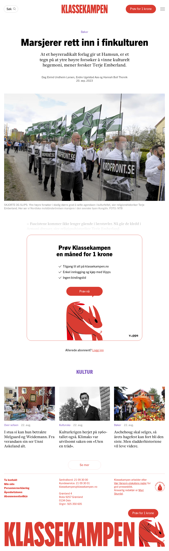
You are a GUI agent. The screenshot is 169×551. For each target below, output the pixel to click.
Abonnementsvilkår (16, 496)
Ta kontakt (10, 479)
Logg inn (98, 350)
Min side (9, 484)
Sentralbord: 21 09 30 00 (73, 479)
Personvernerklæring (16, 488)
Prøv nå (84, 291)
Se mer (84, 465)
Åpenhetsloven (13, 492)
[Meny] (162, 9)
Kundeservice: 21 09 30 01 (74, 483)
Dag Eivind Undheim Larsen (58, 77)
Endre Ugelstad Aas (87, 77)
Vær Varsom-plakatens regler (130, 483)
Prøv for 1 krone (141, 9)
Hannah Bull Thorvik (115, 77)
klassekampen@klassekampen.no (78, 486)
